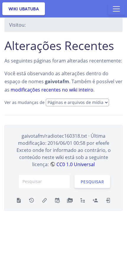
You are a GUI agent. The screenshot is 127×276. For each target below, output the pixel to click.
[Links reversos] (44, 200)
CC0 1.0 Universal (75, 164)
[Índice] (82, 200)
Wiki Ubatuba (24, 9)
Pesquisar (92, 181)
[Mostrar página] (19, 200)
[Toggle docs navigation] (116, 9)
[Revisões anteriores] (31, 200)
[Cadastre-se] (95, 200)
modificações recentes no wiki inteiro (52, 89)
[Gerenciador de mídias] (70, 200)
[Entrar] (108, 200)
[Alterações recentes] (57, 200)
